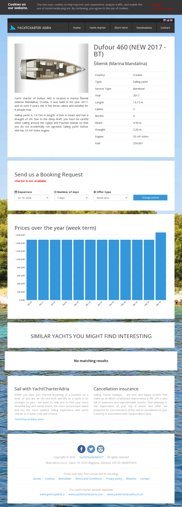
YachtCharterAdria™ (91, 457)
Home (77, 27)
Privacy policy (114, 478)
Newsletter (64, 478)
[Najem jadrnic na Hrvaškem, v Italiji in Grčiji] (164, 20)
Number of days (68, 192)
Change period (150, 197)
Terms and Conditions (88, 478)
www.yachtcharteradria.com (85, 494)
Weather (131, 478)
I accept (157, 4)
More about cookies (163, 8)
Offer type (103, 192)
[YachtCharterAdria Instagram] (100, 448)
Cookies (49, 478)
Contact (165, 27)
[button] (20, 68)
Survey (37, 478)
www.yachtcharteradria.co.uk (125, 494)
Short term (121, 27)
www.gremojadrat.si (52, 494)
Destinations (144, 27)
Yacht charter (97, 27)
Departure (24, 192)
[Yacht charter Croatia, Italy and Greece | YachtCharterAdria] (30, 27)
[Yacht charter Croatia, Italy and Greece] (168, 20)
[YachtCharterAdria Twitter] (91, 448)
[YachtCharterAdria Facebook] (82, 448)
